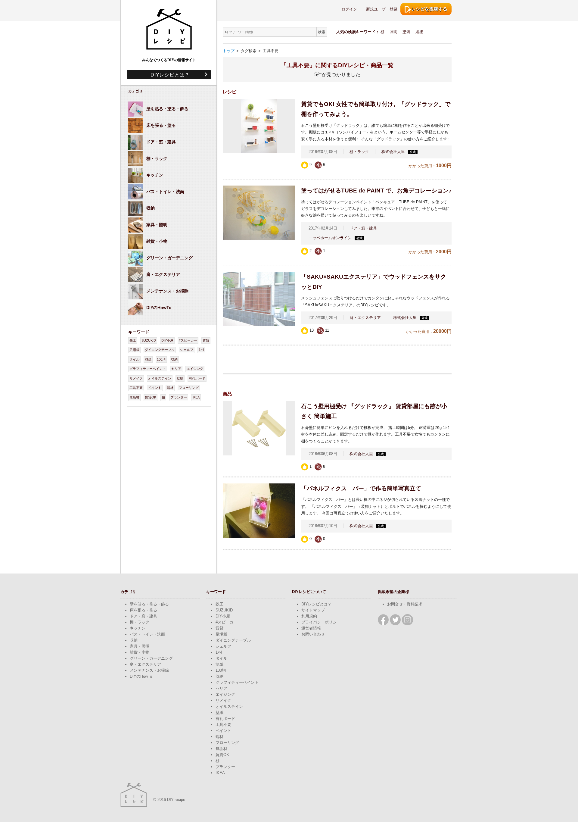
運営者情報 (311, 628)
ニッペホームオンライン (330, 238)
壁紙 (180, 378)
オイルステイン (159, 378)
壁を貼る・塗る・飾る (149, 604)
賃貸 (206, 340)
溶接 (419, 32)
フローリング (189, 387)
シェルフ (186, 350)
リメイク (136, 378)
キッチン (137, 628)
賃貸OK (150, 397)
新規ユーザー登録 (381, 9)
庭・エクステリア (365, 317)
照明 (393, 32)
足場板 (134, 350)
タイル (134, 359)
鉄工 (132, 340)
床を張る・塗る (143, 610)
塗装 (406, 32)
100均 (161, 359)
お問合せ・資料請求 (404, 604)
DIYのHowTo (141, 676)
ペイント (154, 387)
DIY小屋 (167, 340)
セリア (176, 368)
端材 (170, 387)
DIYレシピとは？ (167, 74)
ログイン (349, 9)
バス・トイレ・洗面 (147, 634)
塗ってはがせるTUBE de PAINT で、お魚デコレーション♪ (376, 190)
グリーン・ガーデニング (151, 658)
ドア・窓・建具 (363, 228)
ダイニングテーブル (160, 350)
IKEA (196, 397)
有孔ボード (197, 378)
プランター (178, 397)
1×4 (201, 350)
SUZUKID (148, 340)
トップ (229, 50)
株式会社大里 (393, 151)
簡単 (148, 359)
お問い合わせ (313, 634)
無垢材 (134, 397)
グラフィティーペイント (147, 368)
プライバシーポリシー (320, 622)
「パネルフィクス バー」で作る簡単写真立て (361, 488)
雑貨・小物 (139, 652)
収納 (174, 359)
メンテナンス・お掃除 (149, 670)
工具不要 (136, 387)
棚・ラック (359, 151)
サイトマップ (313, 610)
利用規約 (309, 616)
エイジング (195, 368)
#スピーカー (188, 340)
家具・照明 (139, 646)
